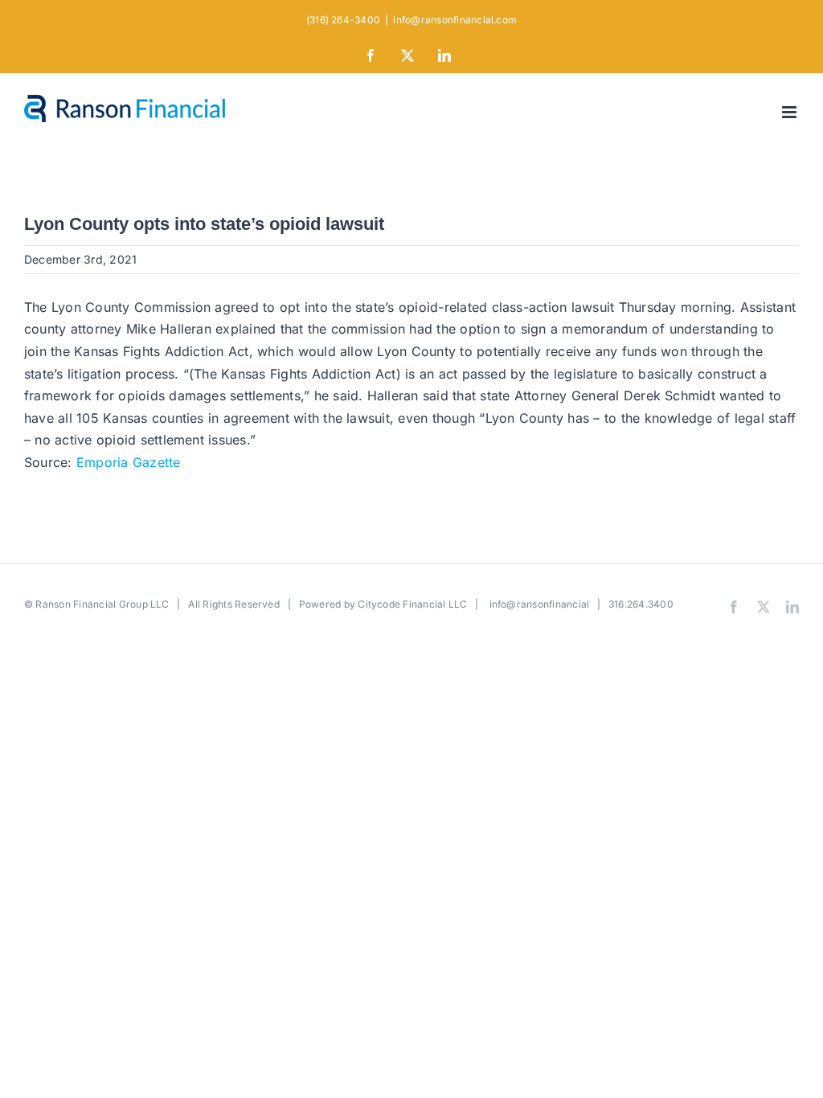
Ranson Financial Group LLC (102, 604)
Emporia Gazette (128, 462)
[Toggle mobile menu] (790, 112)
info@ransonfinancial (539, 604)
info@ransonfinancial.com (455, 20)
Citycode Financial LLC (412, 604)
